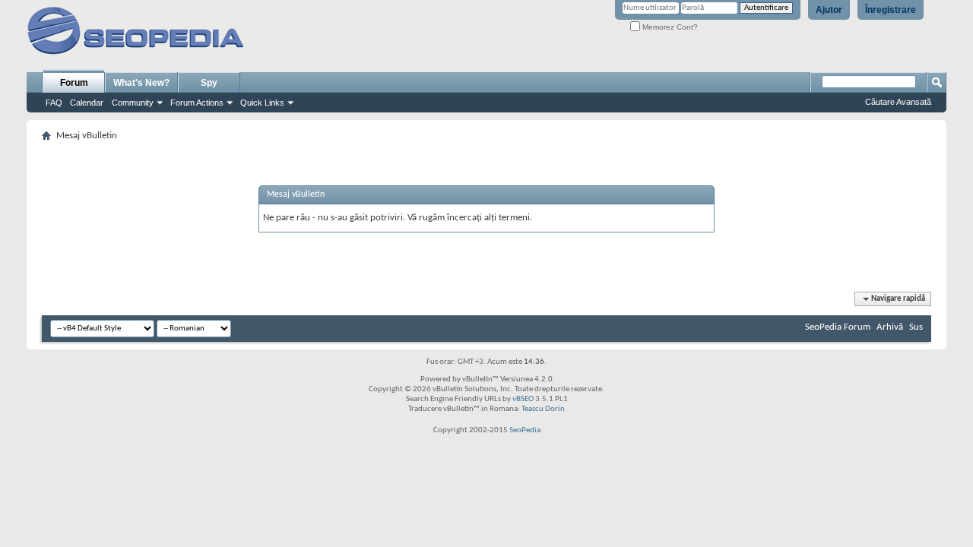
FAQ (54, 102)
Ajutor (829, 10)
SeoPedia (524, 430)
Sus (916, 327)
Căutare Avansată (898, 101)
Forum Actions (196, 102)
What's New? (141, 82)
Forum (74, 82)
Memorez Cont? (669, 27)
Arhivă (889, 327)
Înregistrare (890, 10)
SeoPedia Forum (837, 327)
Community (133, 102)
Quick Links (262, 102)
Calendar (86, 102)
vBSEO (523, 399)
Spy (209, 82)
